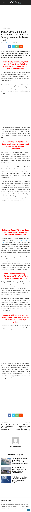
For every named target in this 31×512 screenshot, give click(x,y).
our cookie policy (23, 508)
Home (2, 28)
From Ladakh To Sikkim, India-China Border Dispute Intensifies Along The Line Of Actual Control (23, 428)
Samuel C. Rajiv (22, 261)
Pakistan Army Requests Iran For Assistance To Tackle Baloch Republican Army (7, 427)
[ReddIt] (21, 46)
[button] (3, 2)
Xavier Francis (6, 42)
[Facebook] (9, 46)
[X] (13, 46)
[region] (15, 17)
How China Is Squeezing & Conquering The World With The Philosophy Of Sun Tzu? (15, 276)
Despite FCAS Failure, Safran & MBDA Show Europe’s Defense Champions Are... (19, 470)
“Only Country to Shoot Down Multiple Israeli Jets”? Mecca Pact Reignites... (19, 479)
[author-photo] (15, 444)
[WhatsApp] (17, 46)
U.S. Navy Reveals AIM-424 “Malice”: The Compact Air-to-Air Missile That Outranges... (20, 461)
